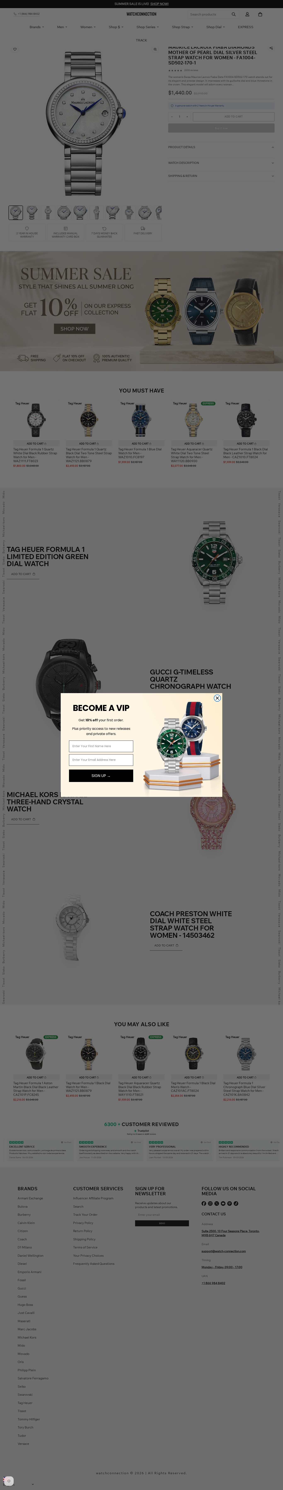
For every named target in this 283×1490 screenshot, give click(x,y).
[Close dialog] (217, 698)
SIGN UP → (101, 775)
